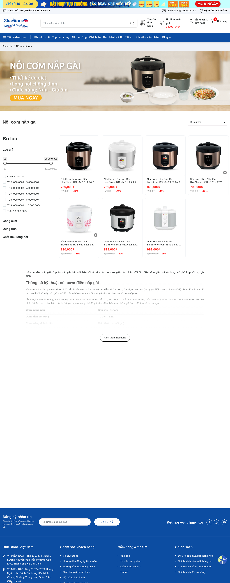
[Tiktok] (216, 522)
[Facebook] (209, 522)
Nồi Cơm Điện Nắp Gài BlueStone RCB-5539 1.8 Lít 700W (163, 243)
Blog (165, 37)
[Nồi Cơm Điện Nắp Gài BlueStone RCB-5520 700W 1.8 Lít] (208, 156)
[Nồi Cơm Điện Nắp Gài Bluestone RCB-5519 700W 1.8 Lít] (165, 156)
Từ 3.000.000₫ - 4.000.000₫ (23, 188)
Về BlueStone (70, 555)
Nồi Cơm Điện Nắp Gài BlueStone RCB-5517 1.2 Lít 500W (120, 181)
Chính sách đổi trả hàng (191, 572)
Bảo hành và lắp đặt (116, 37)
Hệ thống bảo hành (74, 577)
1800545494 (173, 26)
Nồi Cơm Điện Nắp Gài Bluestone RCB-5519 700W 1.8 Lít (165, 181)
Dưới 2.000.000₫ (16, 176)
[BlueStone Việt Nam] (16, 23)
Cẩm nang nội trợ (130, 566)
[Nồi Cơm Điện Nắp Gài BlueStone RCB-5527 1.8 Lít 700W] (122, 218)
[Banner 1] (115, 4)
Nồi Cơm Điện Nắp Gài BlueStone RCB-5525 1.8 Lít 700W (77, 243)
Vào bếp (125, 555)
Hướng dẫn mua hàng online (79, 566)
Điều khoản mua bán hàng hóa (195, 555)
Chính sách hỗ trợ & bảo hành (195, 566)
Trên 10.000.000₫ (17, 211)
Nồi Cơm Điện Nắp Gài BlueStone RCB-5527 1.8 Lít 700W (120, 243)
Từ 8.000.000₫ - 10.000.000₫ (23, 205)
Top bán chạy (61, 37)
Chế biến (95, 37)
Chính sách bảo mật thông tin (194, 561)
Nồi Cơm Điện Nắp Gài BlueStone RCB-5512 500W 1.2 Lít (79, 181)
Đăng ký (107, 522)
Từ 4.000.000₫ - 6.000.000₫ (23, 193)
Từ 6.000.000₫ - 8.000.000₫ (23, 199)
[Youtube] (224, 522)
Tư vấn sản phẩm (130, 561)
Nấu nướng (79, 37)
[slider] (5, 163)
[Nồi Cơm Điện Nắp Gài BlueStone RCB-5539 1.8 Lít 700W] (165, 218)
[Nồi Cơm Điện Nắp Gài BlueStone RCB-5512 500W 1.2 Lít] (79, 156)
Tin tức (124, 572)
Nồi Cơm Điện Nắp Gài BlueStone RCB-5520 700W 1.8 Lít (208, 181)
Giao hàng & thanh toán (76, 572)
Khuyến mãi (42, 37)
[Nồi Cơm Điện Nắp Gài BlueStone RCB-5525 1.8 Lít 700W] (79, 218)
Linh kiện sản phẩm (147, 37)
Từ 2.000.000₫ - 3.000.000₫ (23, 182)
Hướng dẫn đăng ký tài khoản (80, 561)
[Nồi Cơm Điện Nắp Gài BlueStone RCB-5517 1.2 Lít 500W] (122, 156)
